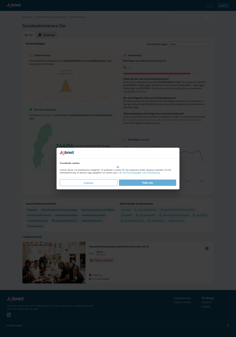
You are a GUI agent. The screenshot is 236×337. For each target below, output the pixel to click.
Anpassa (88, 182)
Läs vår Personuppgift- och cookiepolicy (139, 172)
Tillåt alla (147, 182)
